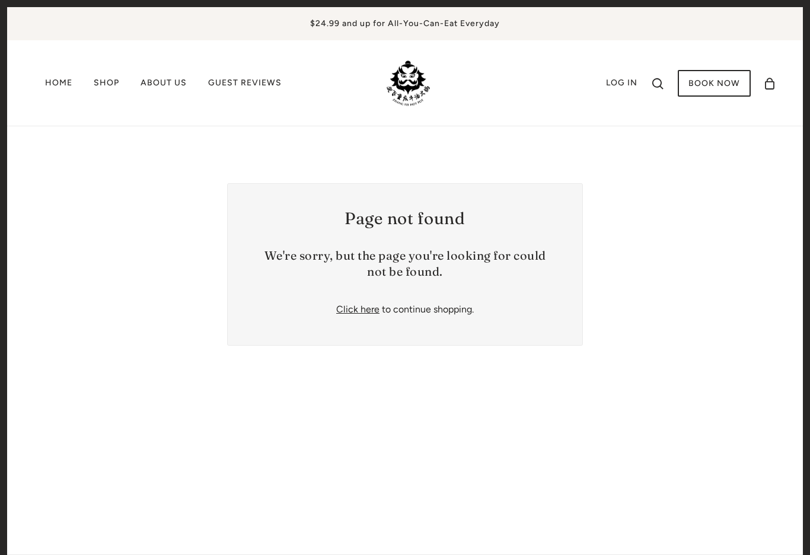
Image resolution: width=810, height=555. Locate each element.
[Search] (658, 83)
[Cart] (769, 83)
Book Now (714, 83)
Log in (621, 83)
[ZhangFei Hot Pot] (408, 82)
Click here (358, 309)
